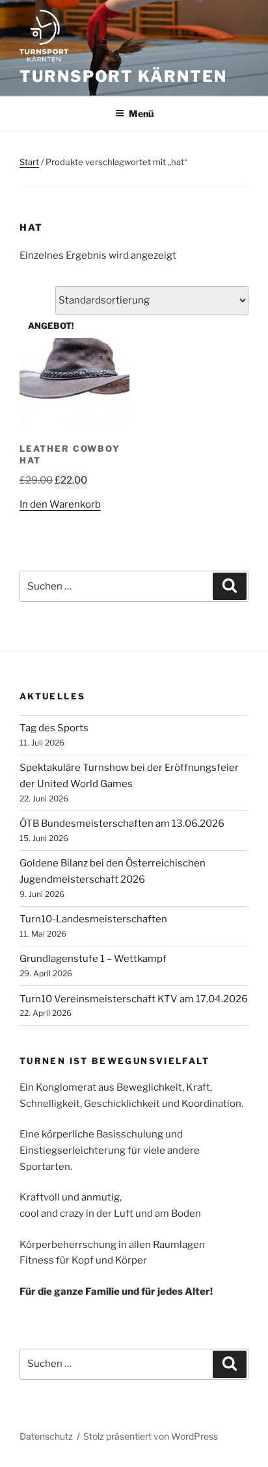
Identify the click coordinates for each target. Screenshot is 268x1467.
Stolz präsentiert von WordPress (150, 1436)
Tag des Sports (54, 728)
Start (29, 162)
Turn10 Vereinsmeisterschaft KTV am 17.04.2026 (134, 999)
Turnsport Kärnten (123, 76)
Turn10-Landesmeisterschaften (93, 919)
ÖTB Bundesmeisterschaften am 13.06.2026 (122, 823)
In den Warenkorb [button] (60, 504)
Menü (141, 113)
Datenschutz (46, 1436)
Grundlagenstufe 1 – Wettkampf (93, 959)
